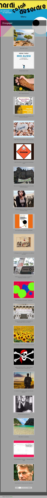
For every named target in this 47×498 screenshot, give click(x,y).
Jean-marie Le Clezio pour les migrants (24, 483)
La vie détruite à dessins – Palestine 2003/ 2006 (23, 460)
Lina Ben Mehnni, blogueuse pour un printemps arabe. (23, 210)
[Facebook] (23, 9)
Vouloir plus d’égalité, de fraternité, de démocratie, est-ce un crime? (24, 322)
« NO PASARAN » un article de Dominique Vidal (24, 163)
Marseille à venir (24, 48)
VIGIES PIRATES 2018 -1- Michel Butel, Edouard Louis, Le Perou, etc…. (24, 368)
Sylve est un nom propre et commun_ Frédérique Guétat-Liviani (23, 277)
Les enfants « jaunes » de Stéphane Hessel (24, 344)
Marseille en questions (24, 436)
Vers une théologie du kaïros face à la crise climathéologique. (24, 186)
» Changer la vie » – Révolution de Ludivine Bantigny (24, 254)
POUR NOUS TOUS (23, 70)
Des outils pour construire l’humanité (23, 230)
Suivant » (29, 487)
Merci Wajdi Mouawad (24, 93)
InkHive (11, 496)
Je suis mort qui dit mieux (24, 414)
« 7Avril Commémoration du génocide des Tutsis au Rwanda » (24, 117)
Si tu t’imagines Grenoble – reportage (23, 300)
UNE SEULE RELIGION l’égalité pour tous (23, 139)
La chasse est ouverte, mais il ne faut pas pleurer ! (23, 391)
